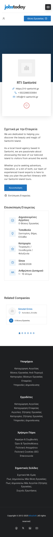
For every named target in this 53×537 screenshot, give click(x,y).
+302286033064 (27, 92)
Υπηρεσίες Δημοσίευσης (26, 384)
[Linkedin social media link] (29, 528)
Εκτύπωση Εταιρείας (19, 195)
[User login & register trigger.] (3, 18)
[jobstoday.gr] (13, 6)
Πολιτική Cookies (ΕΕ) (27, 451)
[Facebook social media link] (16, 528)
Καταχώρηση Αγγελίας (26, 368)
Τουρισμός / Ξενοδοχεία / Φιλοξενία (26, 250)
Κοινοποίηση (15, 187)
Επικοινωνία (26, 455)
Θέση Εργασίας (35, 18)
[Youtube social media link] (36, 528)
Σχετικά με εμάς (26, 474)
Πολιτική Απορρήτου (27, 447)
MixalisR (32, 516)
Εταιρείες (26, 380)
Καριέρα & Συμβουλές (26, 439)
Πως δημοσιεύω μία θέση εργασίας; (26, 479)
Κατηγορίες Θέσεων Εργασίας (26, 376)
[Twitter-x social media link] (23, 528)
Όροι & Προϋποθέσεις (26, 443)
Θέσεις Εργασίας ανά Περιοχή (26, 372)
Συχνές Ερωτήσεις (27, 490)
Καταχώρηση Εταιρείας (26, 408)
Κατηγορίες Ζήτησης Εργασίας (26, 416)
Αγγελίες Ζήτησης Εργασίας (26, 412)
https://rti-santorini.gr (27, 88)
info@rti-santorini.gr (27, 96)
